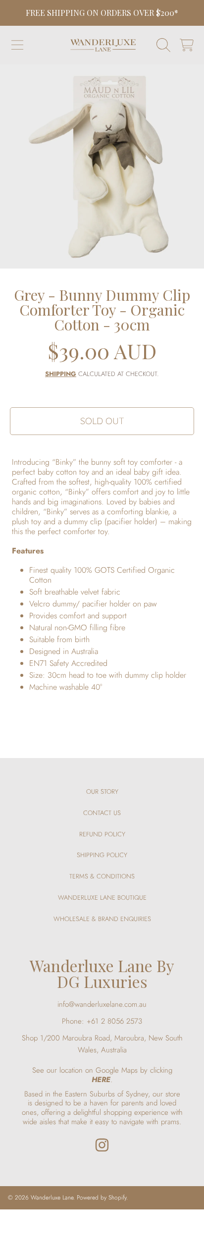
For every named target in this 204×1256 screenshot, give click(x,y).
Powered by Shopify (101, 1197)
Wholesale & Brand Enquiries (102, 919)
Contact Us (102, 813)
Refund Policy (102, 834)
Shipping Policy (102, 855)
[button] (17, 45)
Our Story (102, 791)
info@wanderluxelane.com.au (102, 1004)
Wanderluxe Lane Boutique (102, 897)
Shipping (60, 374)
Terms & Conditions (102, 876)
